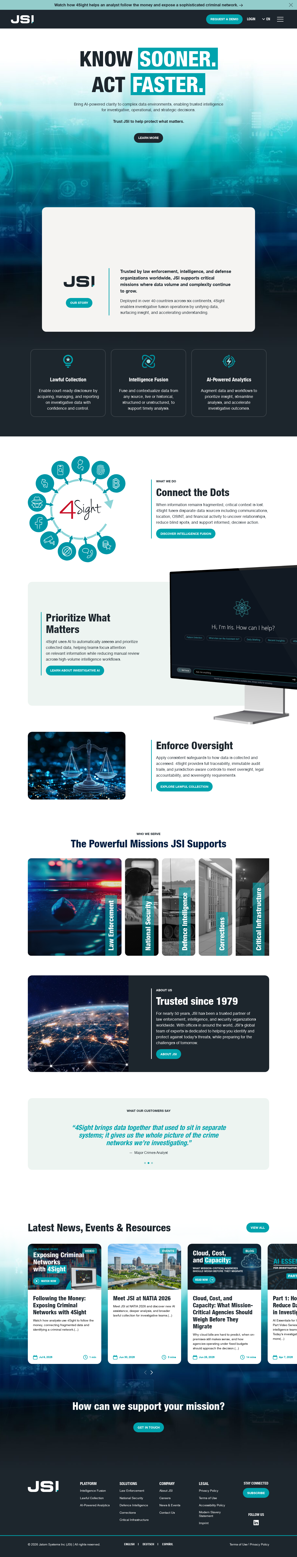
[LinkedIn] (256, 1522)
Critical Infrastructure (134, 1520)
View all (258, 1227)
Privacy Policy (208, 1490)
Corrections (128, 1512)
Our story (79, 303)
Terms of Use (208, 1498)
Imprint (204, 1523)
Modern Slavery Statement (210, 1514)
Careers (164, 1498)
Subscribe (256, 1493)
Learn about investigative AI (75, 670)
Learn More (148, 138)
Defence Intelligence (134, 1505)
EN (268, 19)
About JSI (168, 1054)
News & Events (169, 1505)
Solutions (128, 1483)
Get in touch (149, 1427)
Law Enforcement (132, 1490)
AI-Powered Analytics (95, 1505)
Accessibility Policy (212, 1505)
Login (251, 19)
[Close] (291, 5)
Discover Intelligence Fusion (185, 533)
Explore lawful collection (184, 786)
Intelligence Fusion (93, 1490)
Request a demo (224, 19)
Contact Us (167, 1512)
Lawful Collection (92, 1498)
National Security (131, 1498)
